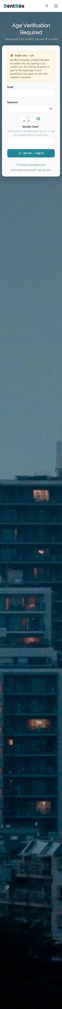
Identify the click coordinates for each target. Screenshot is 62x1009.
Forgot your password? (32, 164)
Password (12, 102)
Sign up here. (44, 170)
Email (11, 87)
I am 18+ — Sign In (33, 153)
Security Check (31, 126)
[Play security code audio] (38, 119)
